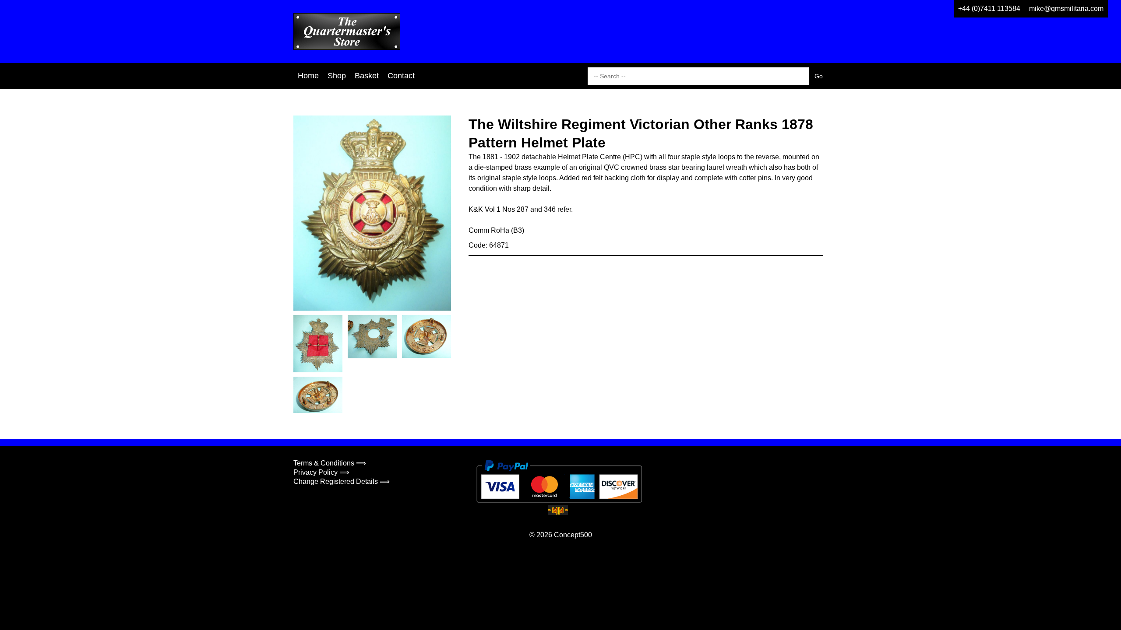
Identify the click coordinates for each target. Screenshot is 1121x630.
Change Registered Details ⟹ (341, 481)
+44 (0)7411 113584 (989, 8)
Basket (367, 75)
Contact (401, 75)
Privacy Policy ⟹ (321, 472)
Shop (337, 75)
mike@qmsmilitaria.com (1066, 8)
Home (308, 75)
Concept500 (573, 535)
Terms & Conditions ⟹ (329, 463)
